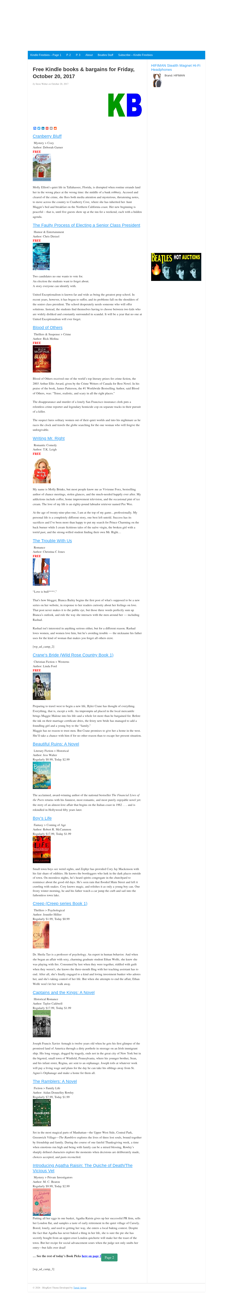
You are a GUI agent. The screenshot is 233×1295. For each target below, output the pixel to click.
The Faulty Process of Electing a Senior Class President (86, 225)
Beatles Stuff (105, 55)
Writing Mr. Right (49, 438)
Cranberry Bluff (47, 136)
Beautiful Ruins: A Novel (56, 744)
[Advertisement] (102, 24)
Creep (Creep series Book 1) (60, 903)
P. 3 (78, 55)
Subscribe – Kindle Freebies (135, 55)
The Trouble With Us (52, 540)
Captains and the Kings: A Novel (64, 992)
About (89, 55)
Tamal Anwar (79, 1287)
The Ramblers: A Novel (55, 1081)
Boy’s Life (42, 818)
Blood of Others (48, 327)
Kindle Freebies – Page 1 (45, 55)
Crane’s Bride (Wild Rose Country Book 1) (73, 655)
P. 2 (68, 55)
